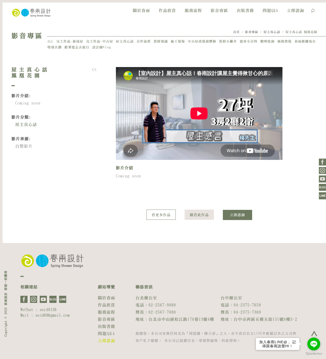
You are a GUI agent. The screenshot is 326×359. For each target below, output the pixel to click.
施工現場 (178, 41)
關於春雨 (141, 10)
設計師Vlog (101, 47)
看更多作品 (161, 215)
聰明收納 (267, 41)
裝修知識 (161, 41)
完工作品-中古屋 (99, 41)
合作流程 (144, 41)
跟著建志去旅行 (76, 47)
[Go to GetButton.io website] (314, 353)
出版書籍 (245, 10)
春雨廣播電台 (305, 41)
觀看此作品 (199, 215)
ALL (50, 41)
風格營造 (284, 41)
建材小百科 (248, 41)
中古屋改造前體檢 (202, 41)
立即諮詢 (295, 10)
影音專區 (219, 10)
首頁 (236, 31)
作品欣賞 (167, 10)
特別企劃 (54, 47)
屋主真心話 (272, 31)
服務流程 (193, 10)
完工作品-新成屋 (69, 41)
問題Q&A (270, 10)
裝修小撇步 (228, 41)
